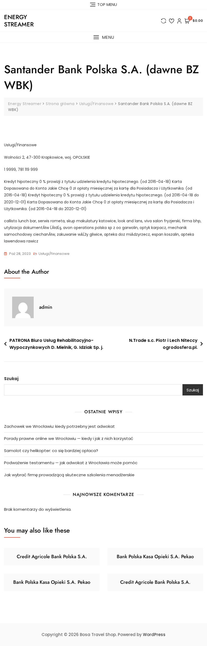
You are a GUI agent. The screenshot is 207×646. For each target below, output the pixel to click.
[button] (103, 37)
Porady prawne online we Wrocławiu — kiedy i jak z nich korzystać (68, 438)
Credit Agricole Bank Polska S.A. (52, 556)
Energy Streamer (19, 20)
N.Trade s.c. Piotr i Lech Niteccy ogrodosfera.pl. (163, 343)
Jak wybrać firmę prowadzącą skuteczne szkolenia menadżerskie (69, 475)
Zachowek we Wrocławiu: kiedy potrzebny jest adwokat (59, 426)
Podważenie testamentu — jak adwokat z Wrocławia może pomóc (70, 463)
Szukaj (11, 378)
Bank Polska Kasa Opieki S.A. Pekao (155, 556)
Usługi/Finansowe (54, 253)
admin (45, 307)
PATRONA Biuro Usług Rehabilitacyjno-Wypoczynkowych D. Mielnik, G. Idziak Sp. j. (56, 343)
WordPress (154, 634)
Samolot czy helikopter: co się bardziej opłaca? (51, 450)
